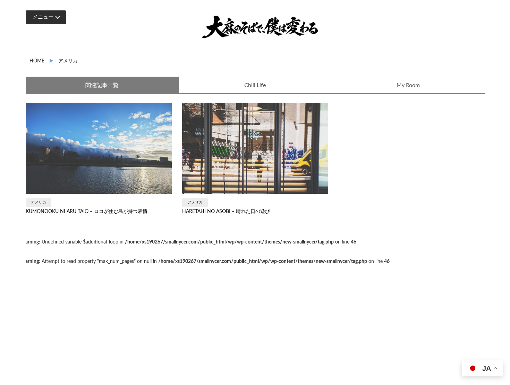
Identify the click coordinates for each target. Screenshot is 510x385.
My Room (408, 85)
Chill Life (255, 85)
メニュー (43, 17)
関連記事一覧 (102, 85)
